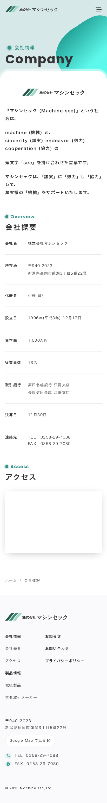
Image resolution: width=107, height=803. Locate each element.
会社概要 (13, 648)
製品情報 (13, 673)
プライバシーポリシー (65, 660)
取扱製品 (13, 685)
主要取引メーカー (21, 697)
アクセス (13, 660)
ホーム (11, 580)
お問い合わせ (57, 648)
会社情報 (13, 636)
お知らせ (53, 636)
